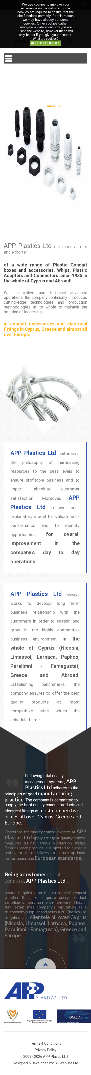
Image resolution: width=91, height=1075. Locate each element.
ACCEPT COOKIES (45, 43)
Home (36, 105)
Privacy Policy (45, 1050)
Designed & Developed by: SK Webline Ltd (45, 1063)
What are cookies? (45, 38)
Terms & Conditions (45, 1043)
